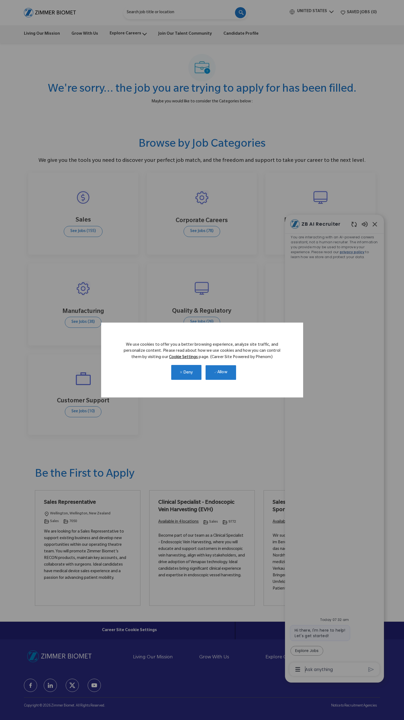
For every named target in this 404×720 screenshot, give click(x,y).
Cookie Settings (183, 357)
